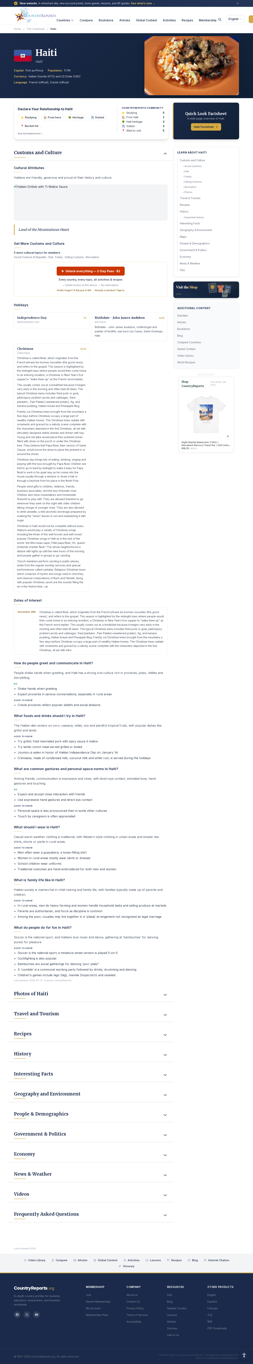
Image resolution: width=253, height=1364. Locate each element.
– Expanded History (193, 217)
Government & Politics (193, 250)
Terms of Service (137, 1314)
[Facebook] (17, 1314)
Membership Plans (97, 1314)
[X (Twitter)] (27, 1314)
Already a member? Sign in (109, 290)
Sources (172, 1328)
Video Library (185, 355)
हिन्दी (209, 1321)
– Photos (187, 192)
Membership (208, 20)
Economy (185, 256)
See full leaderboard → (30, 133)
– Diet (186, 171)
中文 (210, 1314)
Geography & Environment (196, 230)
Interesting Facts (190, 223)
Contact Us (133, 1301)
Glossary (128, 1266)
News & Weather (190, 263)
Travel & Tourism (190, 198)
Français (212, 1308)
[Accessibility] (244, 1355)
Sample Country (177, 1308)
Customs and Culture (192, 160)
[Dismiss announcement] (237, 3)
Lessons (155, 1260)
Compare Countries (189, 342)
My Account (93, 1308)
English (234, 19)
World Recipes (186, 362)
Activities (169, 20)
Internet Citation (218, 1260)
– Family (187, 176)
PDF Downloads (217, 1328)
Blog (180, 335)
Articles (124, 20)
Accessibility (134, 1321)
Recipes (187, 20)
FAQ (182, 270)
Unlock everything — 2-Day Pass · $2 (93, 271)
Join (88, 1294)
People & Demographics (195, 243)
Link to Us (173, 1335)
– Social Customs (192, 166)
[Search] (220, 19)
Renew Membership (98, 1301)
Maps (183, 236)
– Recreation (189, 187)
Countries (63, 20)
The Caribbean (35, 28)
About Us (132, 1294)
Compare (86, 20)
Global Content (146, 20)
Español (212, 1301)
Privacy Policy (135, 1308)
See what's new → (143, 3)
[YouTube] (36, 1314)
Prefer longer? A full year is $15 (74, 290)
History (184, 211)
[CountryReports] (35, 14)
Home (17, 28)
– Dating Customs (192, 181)
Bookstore (106, 20)
